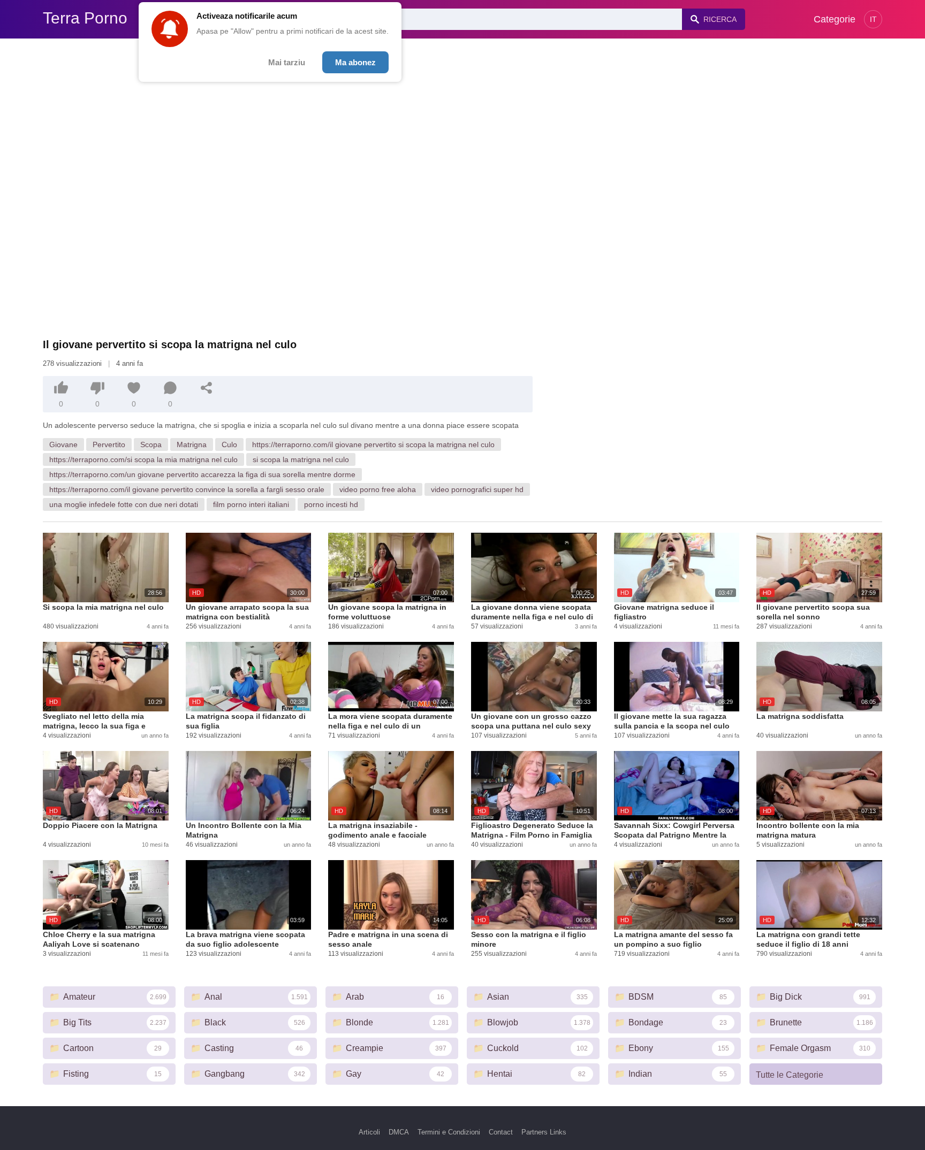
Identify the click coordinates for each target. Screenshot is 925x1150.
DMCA (399, 1132)
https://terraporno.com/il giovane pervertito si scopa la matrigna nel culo (373, 444)
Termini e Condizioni (449, 1132)
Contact (501, 1132)
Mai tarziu (286, 62)
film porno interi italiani (251, 504)
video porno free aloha (377, 489)
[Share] (207, 388)
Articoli (369, 1132)
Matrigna (192, 444)
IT (873, 19)
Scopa (151, 444)
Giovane (63, 444)
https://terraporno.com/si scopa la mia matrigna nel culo (143, 459)
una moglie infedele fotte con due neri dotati (123, 504)
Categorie (834, 19)
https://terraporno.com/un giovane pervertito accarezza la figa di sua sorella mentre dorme (202, 474)
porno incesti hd (331, 504)
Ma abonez (355, 62)
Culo (229, 444)
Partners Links (543, 1132)
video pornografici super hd (477, 489)
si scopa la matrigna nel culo (301, 459)
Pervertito (109, 444)
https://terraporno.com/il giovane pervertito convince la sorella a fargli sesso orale (186, 489)
